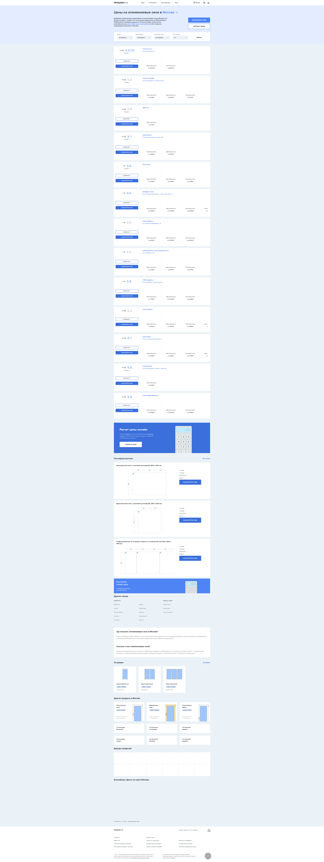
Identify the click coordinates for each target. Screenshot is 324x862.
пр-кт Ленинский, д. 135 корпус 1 (153, 339)
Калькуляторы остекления (153, 843)
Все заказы (206, 458)
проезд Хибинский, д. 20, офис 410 (153, 137)
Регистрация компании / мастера (123, 846)
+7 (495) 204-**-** (126, 261)
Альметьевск (166, 604)
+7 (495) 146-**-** (127, 61)
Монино (141, 620)
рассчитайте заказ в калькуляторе (138, 24)
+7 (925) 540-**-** (126, 405)
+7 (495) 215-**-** (127, 347)
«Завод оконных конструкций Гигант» (155, 250)
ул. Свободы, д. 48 (149, 253)
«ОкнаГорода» (147, 366)
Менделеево (142, 608)
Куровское (117, 604)
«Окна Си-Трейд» (148, 78)
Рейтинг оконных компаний (154, 846)
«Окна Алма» (147, 135)
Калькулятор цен (199, 20)
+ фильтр (199, 37)
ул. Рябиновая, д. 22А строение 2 (153, 282)
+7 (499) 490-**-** (126, 202)
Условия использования (185, 843)
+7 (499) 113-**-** (127, 232)
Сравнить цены (131, 444)
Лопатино (116, 616)
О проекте (117, 837)
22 (129, 370)
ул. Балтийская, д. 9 (149, 51)
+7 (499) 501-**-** (127, 90)
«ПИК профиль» (148, 280)
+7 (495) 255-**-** (126, 147)
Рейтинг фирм (199, 26)
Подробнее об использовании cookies (140, 858)
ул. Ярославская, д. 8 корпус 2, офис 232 (155, 368)
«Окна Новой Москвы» (150, 395)
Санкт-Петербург (168, 612)
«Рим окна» (146, 164)
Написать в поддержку (185, 840)
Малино (141, 604)
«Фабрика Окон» (148, 192)
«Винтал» (145, 108)
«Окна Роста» (147, 49)
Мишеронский (143, 616)
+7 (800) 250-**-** (127, 119)
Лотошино (117, 620)
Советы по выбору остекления (122, 843)
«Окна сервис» (147, 309)
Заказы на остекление (152, 840)
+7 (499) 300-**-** (126, 291)
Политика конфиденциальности (187, 846)
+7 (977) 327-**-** (127, 378)
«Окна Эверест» (148, 221)
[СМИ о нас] (208, 859)
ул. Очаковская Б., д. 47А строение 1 (154, 80)
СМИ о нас (117, 840)
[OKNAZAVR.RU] (121, 3)
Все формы (206, 662)
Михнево (141, 612)
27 (129, 53)
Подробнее (172, 858)
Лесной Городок (118, 612)
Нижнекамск (166, 608)
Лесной (116, 608)
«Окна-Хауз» (146, 337)
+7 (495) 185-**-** (127, 175)
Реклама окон (150, 837)
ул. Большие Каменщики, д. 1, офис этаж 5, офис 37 (158, 194)
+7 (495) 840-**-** (126, 319)
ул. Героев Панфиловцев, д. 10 (152, 223)
